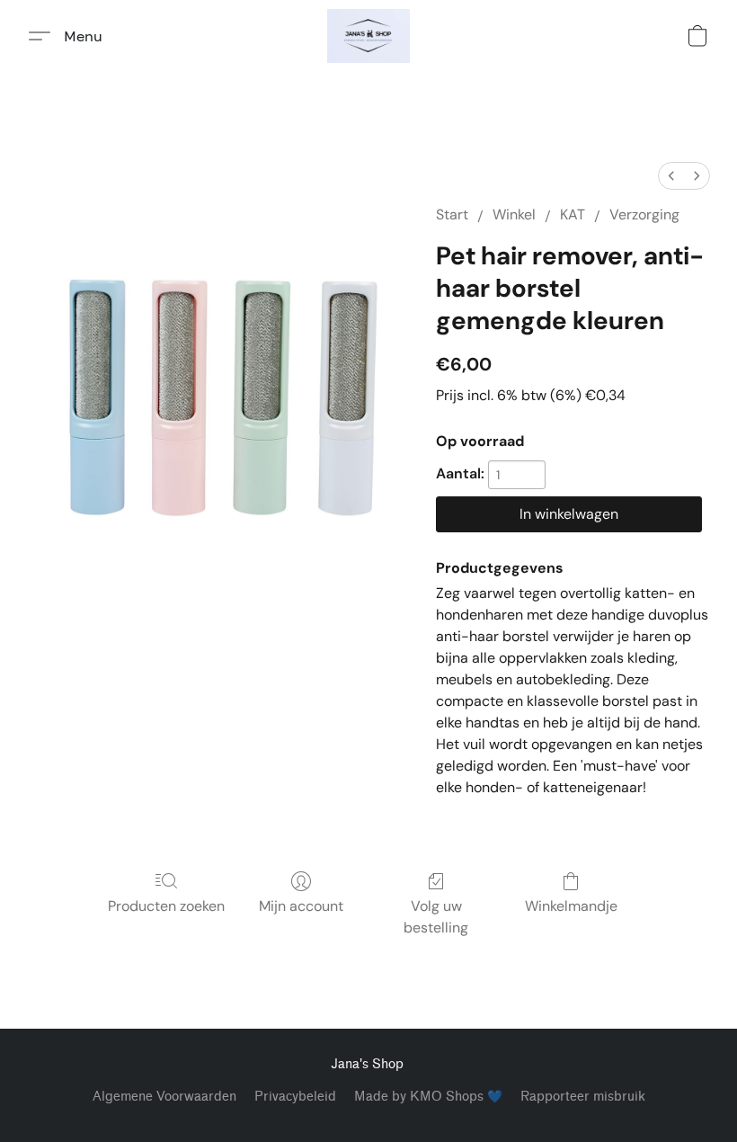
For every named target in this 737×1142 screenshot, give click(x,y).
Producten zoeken (166, 906)
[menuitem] (671, 176)
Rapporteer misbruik (582, 1096)
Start (452, 214)
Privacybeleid (295, 1096)
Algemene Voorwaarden (164, 1096)
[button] (368, 36)
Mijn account (301, 906)
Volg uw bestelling (436, 917)
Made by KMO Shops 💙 (428, 1096)
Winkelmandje (571, 906)
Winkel (514, 214)
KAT (572, 214)
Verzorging (644, 214)
